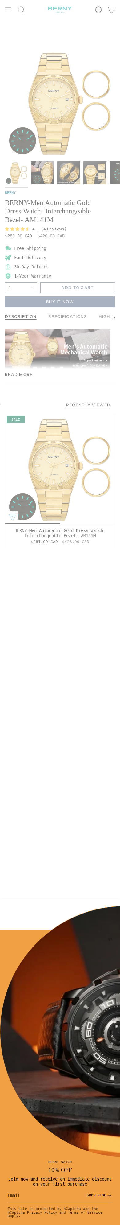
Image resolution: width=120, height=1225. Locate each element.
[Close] (111, 939)
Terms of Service (85, 1212)
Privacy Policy (42, 1212)
